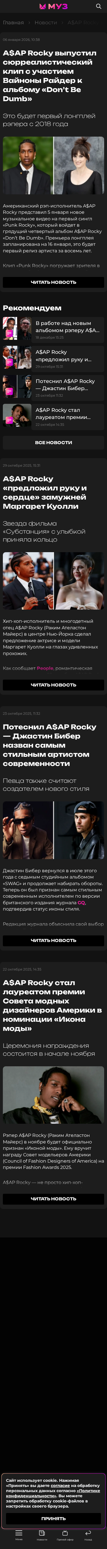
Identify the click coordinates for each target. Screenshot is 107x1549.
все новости (53, 442)
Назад (88, 1539)
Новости (42, 1539)
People (45, 668)
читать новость (53, 282)
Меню (19, 1539)
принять (53, 1518)
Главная (13, 22)
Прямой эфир (65, 1539)
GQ (81, 902)
